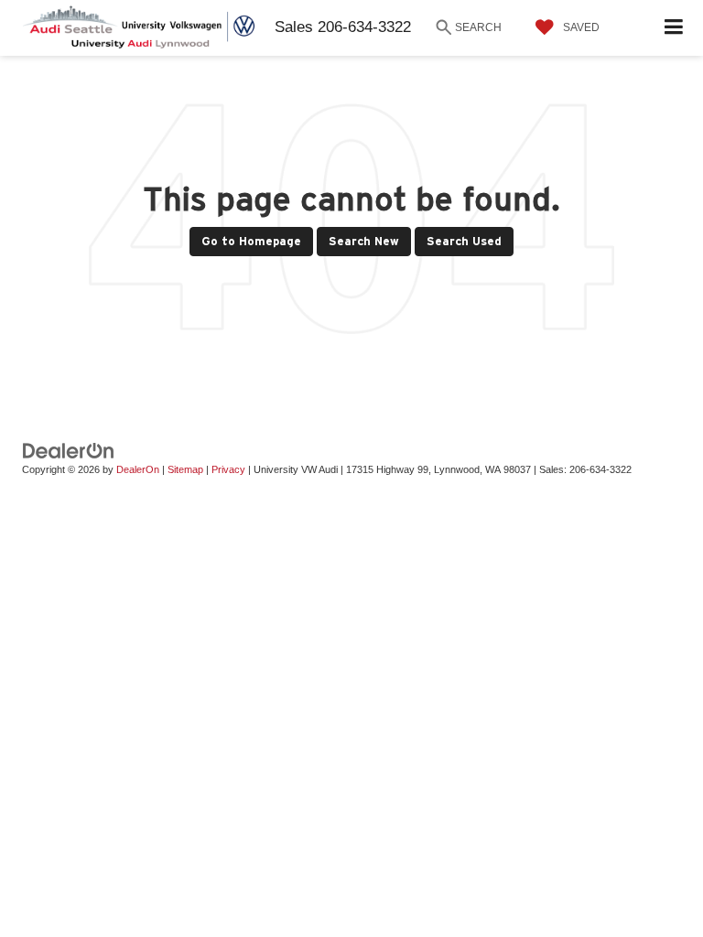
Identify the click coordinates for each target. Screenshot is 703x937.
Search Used (464, 241)
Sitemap (185, 469)
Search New (364, 241)
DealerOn (137, 469)
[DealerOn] (68, 451)
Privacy (228, 469)
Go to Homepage (251, 241)
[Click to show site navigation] (674, 28)
